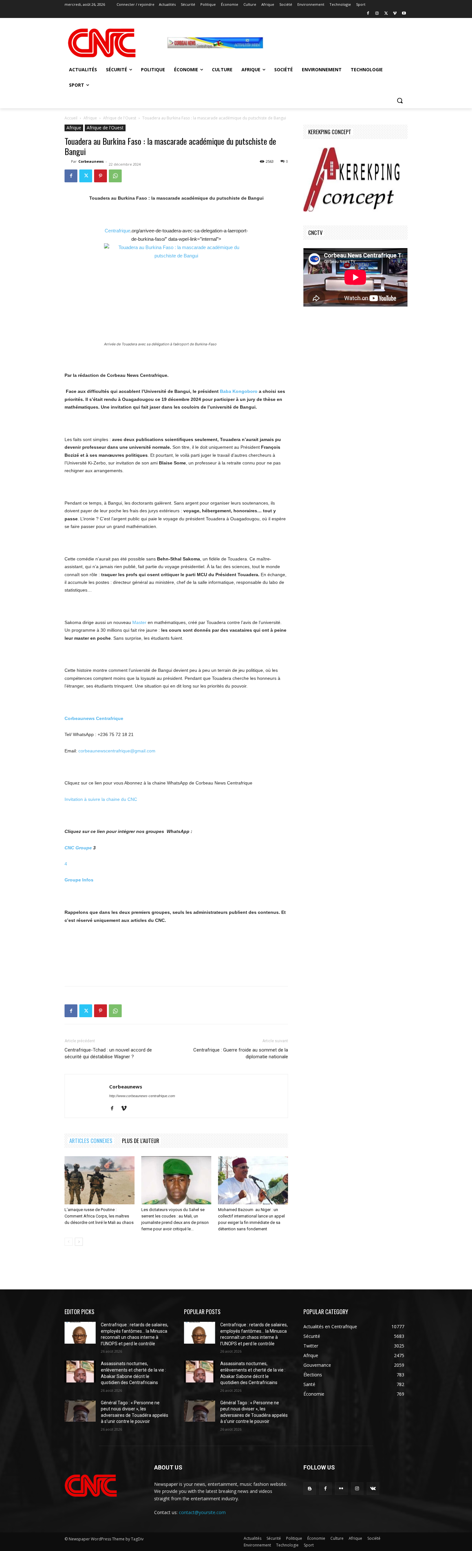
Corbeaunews (91, 161)
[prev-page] (69, 1242)
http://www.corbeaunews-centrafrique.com (142, 1096)
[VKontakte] (373, 1488)
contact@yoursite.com (202, 1512)
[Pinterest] (100, 175)
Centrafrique (117, 230)
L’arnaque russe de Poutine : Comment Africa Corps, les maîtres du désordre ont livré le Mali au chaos (99, 1216)
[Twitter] (386, 13)
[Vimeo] (394, 13)
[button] (399, 100)
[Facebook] (368, 13)
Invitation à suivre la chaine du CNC (101, 799)
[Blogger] (309, 1488)
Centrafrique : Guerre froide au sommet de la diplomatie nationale (240, 1053)
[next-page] (79, 1242)
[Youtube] (403, 13)
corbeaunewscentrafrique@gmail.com (116, 750)
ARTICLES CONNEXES (90, 1140)
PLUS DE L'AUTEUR (140, 1140)
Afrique (90, 118)
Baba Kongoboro (239, 391)
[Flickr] (341, 1488)
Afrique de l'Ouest (119, 118)
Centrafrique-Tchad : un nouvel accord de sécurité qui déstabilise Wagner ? (108, 1053)
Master (139, 622)
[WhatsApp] (115, 175)
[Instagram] (377, 13)
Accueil (71, 118)
